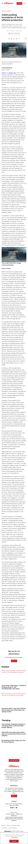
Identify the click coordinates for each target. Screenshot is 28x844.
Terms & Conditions (12, 827)
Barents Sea (12, 73)
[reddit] (16, 38)
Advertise (8, 825)
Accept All (14, 841)
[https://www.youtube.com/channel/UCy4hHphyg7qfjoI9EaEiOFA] (16, 807)
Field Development (6, 11)
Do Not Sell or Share (15, 825)
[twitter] (14, 38)
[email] (19, 38)
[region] (14, 838)
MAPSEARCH (14, 815)
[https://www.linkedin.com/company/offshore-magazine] (13, 807)
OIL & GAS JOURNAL (10, 814)
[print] (25, 38)
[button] (3, 3)
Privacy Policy (5, 827)
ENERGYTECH (19, 814)
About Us (4, 825)
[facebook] (9, 38)
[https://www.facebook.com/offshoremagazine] (11, 807)
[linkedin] (11, 38)
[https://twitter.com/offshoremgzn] (14, 807)
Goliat (3, 73)
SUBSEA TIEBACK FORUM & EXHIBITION (14, 817)
